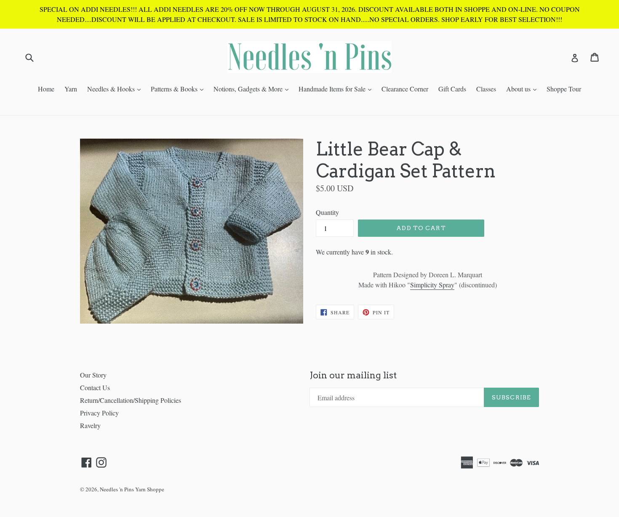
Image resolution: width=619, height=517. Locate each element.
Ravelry (90, 425)
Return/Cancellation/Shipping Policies (130, 400)
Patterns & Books (179, 88)
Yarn (70, 88)
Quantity (327, 212)
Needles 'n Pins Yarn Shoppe (132, 489)
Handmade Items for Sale (337, 88)
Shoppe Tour (564, 88)
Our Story (93, 374)
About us (523, 88)
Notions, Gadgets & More (253, 88)
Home (46, 88)
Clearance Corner (405, 88)
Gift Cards (452, 88)
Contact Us (95, 387)
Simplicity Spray (432, 284)
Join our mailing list (353, 375)
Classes (486, 88)
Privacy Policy (99, 412)
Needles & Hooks (116, 88)
